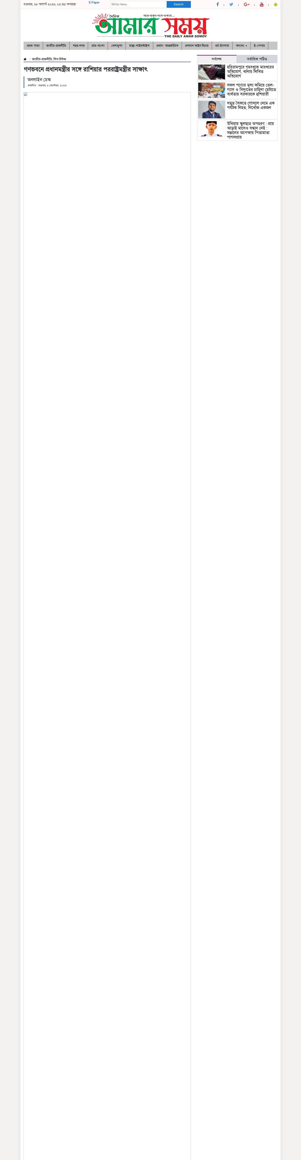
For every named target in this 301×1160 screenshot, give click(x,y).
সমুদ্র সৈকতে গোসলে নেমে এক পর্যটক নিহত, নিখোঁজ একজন (251, 105)
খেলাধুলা (116, 46)
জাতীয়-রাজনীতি (56, 46)
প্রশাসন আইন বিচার (196, 46)
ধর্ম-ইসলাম (222, 46)
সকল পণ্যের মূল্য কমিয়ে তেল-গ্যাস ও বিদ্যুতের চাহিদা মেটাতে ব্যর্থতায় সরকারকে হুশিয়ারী (251, 90)
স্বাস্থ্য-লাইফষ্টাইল (139, 46)
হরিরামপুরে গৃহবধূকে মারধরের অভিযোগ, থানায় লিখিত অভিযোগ (250, 72)
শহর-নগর (79, 46)
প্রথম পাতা (33, 46)
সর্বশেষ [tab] (217, 59)
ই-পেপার (259, 46)
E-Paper (94, 2)
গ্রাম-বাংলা (97, 46)
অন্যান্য (240, 46)
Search (178, 4)
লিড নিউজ (60, 59)
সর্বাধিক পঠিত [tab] (257, 59)
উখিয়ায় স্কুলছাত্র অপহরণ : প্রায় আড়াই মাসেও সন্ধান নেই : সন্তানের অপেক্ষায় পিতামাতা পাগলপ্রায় (250, 130)
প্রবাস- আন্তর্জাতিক (167, 46)
